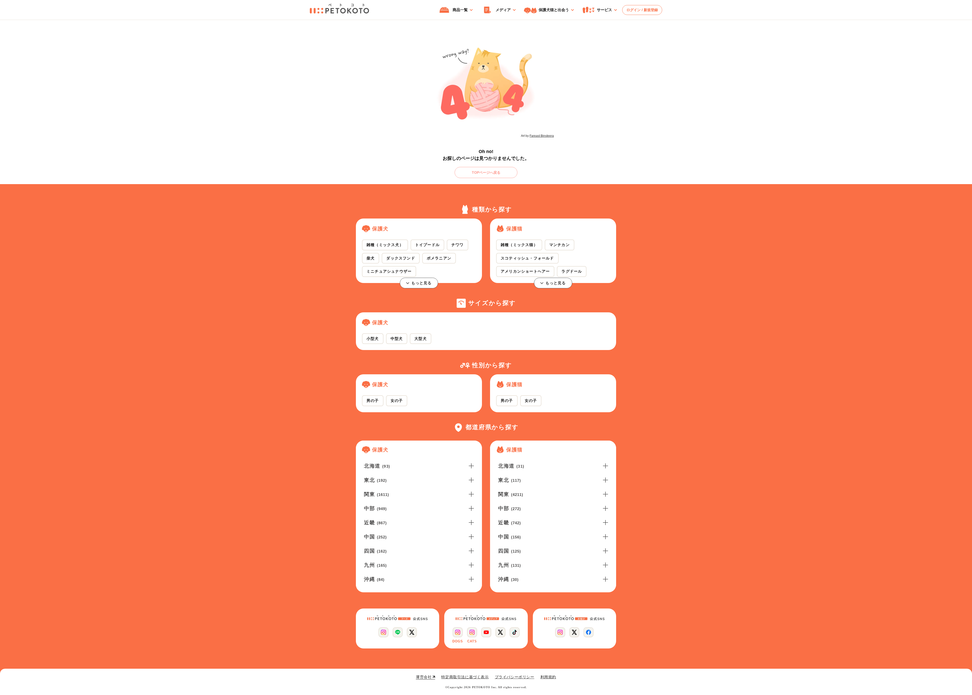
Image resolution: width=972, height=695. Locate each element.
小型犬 (373, 338)
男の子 (373, 400)
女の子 (397, 400)
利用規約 (548, 677)
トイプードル (427, 245)
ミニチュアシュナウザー (389, 271)
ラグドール (571, 271)
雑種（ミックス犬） (385, 245)
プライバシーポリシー (514, 677)
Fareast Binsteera (542, 136)
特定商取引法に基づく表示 (465, 677)
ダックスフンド (400, 258)
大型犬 (420, 338)
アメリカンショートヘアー (525, 271)
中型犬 (397, 338)
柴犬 (371, 258)
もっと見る (421, 283)
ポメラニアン (439, 258)
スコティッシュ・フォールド (527, 258)
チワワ (457, 245)
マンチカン (559, 245)
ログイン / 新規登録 (642, 10)
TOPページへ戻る (486, 172)
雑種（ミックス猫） (519, 245)
